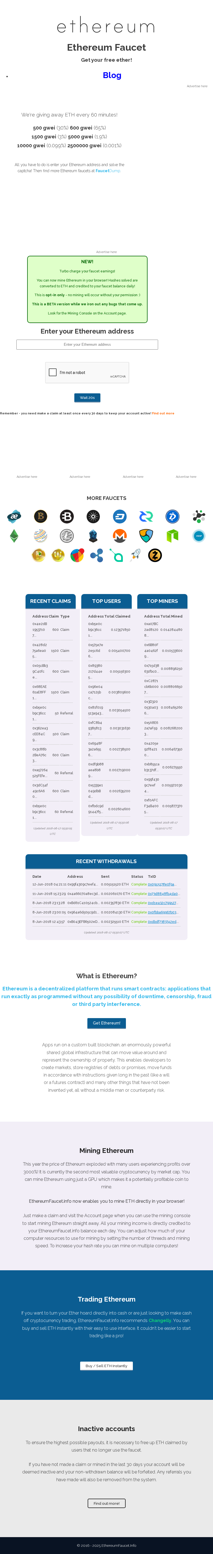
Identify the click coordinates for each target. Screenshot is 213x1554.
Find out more (163, 413)
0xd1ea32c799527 (162, 903)
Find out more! (107, 1503)
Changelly (160, 1320)
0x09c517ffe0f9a (161, 884)
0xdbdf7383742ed (162, 922)
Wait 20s (87, 397)
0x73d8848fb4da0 (163, 894)
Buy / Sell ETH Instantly (106, 1366)
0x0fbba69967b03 (162, 912)
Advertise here (197, 86)
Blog (112, 75)
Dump (108, 171)
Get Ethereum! (106, 1023)
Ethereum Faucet (106, 47)
